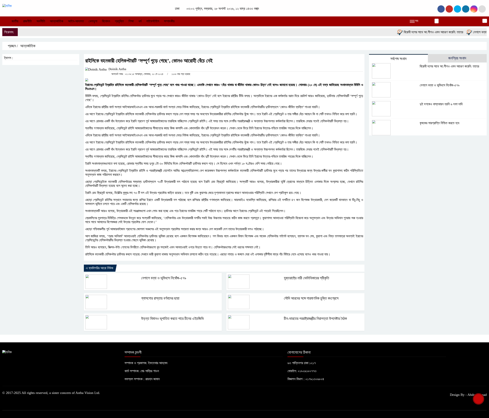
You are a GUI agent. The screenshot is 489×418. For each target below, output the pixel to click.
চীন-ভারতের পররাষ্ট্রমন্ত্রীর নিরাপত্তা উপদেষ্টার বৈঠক (315, 318)
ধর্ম (140, 21)
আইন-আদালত (76, 21)
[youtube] (474, 9)
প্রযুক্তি (119, 21)
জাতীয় (15, 21)
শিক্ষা (131, 21)
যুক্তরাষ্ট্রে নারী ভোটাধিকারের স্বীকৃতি (306, 278)
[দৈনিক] (7, 6)
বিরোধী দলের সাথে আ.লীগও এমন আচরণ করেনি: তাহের (424, 32)
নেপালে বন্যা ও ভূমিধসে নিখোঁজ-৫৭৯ (163, 278)
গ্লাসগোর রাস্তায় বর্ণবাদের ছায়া (160, 298)
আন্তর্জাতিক (56, 21)
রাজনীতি (27, 21)
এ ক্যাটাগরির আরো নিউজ (99, 268)
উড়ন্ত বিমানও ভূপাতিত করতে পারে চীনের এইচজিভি (172, 318)
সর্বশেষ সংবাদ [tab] (398, 59)
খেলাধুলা (93, 21)
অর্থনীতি (40, 21)
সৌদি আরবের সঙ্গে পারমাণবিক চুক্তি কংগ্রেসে (311, 298)
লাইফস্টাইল (152, 21)
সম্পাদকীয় (169, 21)
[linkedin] (465, 9)
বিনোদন (106, 21)
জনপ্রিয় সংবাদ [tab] (457, 58)
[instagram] (457, 9)
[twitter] (449, 9)
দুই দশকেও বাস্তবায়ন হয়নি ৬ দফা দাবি (441, 104)
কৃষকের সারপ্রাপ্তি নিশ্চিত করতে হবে (439, 123)
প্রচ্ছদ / (12, 46)
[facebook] (441, 9)
